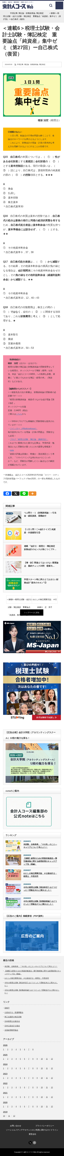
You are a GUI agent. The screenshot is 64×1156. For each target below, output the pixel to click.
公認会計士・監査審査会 (14, 1012)
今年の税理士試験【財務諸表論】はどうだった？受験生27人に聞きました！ (40, 902)
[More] (32, 493)
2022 (5, 1083)
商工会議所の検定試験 (13, 1017)
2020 (5, 1102)
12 (52, 1059)
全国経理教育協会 (11, 1030)
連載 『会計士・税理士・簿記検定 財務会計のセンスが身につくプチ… (40, 547)
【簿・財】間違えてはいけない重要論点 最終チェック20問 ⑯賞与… (41, 564)
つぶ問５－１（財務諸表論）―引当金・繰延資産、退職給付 (40, 514)
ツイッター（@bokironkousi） (23, 428)
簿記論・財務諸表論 (31, 64)
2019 (5, 1112)
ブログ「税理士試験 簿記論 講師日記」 (29, 439)
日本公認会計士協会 (12, 1026)
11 (47, 1059)
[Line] (24, 493)
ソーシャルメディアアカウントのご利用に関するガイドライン (32, 1130)
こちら (19, 414)
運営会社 (32, 1134)
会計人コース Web (30, 1152)
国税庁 (7, 1008)
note (12, 450)
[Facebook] (7, 493)
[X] (16, 493)
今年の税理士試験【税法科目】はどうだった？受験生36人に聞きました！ (40, 888)
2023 (5, 1074)
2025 (5, 1055)
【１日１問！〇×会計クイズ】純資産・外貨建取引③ (40, 531)
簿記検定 (42, 64)
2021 (5, 1093)
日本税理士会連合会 (12, 1021)
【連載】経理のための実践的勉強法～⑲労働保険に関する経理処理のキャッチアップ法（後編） (40, 861)
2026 (5, 1045)
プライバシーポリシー (44, 1126)
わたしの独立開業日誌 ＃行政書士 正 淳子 (45, 600)
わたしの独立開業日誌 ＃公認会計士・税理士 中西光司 (40, 874)
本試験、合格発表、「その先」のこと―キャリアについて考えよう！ (40, 845)
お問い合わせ (15, 1126)
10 (42, 1059)
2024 (5, 1064)
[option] (32, 637)
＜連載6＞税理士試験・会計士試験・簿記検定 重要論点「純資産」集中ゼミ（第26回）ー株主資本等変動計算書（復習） (19, 600)
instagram (34, 1142)
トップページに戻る (31, 612)
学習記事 (20, 64)
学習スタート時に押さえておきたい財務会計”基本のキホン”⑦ (41, 581)
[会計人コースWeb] (17, 7)
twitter (30, 1142)
